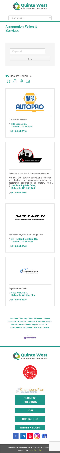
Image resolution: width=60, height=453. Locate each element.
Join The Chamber (42, 327)
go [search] (31, 58)
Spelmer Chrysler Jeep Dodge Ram (26, 234)
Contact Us (42, 324)
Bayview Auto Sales (18, 288)
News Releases (35, 318)
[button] (7, 76)
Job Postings (30, 324)
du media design (35, 450)
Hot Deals (22, 321)
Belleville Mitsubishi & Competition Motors (29, 173)
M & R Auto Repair (18, 119)
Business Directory (18, 318)
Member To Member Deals (39, 321)
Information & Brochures (21, 327)
